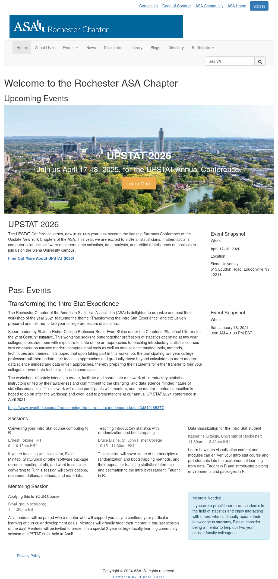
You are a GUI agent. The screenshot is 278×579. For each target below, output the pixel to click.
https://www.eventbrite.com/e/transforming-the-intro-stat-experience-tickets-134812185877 (86, 407)
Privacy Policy (28, 555)
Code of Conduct (176, 5)
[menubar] (194, 4)
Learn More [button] (139, 183)
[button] (45, 47)
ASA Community (209, 5)
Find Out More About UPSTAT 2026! (41, 258)
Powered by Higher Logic (139, 576)
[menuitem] (150, 4)
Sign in (259, 6)
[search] (260, 61)
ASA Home (237, 5)
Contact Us (148, 5)
